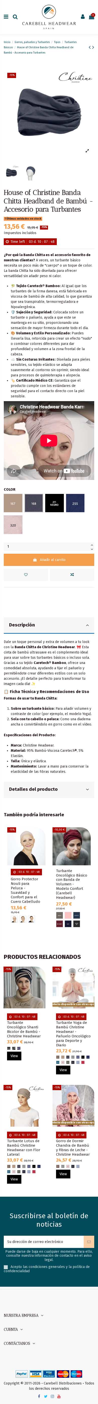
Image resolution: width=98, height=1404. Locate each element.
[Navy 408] (68, 923)
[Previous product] (90, 47)
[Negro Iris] (76, 923)
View (14, 1056)
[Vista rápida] (41, 852)
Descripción (22, 625)
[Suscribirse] (89, 1242)
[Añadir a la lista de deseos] (26, 575)
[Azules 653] (19, 1048)
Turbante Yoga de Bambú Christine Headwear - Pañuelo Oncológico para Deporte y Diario (73, 1033)
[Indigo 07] (76, 915)
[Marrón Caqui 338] (68, 1062)
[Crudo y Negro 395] (14, 1048)
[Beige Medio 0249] (22, 919)
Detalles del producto (33, 789)
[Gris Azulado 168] (68, 1057)
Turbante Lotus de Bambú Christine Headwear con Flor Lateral (23, 1148)
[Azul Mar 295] (58, 1062)
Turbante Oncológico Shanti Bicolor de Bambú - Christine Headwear (24, 1029)
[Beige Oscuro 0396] (31, 919)
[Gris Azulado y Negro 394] (9, 1048)
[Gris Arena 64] (59, 915)
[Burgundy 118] (59, 923)
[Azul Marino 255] (88, 1057)
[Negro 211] (83, 1057)
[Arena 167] (63, 1057)
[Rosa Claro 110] (68, 915)
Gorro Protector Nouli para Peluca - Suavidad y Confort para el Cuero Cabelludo (25, 890)
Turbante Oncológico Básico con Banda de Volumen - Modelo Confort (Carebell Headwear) (71, 884)
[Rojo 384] (83, 1062)
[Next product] (93, 47)
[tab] (49, 625)
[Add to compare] (72, 575)
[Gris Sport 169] (73, 1057)
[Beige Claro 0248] (14, 919)
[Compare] (41, 843)
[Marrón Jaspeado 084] (58, 1057)
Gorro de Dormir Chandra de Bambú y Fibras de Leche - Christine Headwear (73, 1148)
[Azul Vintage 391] (73, 1062)
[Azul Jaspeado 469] (78, 1062)
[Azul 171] (78, 1057)
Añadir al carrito (53, 560)
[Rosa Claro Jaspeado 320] (63, 1062)
